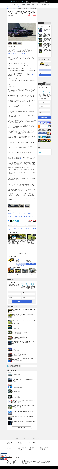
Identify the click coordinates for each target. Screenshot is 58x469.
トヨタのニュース (31, 443)
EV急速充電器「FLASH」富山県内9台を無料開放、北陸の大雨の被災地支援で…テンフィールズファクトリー (23, 401)
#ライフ (18, 225)
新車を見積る (48, 84)
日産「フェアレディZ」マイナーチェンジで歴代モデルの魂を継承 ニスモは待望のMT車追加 (23, 349)
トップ (9, 4)
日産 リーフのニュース (21, 449)
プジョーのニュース (43, 450)
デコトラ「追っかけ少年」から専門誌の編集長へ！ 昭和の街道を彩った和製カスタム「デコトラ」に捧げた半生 (23, 354)
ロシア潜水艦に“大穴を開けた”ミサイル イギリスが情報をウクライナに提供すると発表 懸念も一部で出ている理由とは (24, 332)
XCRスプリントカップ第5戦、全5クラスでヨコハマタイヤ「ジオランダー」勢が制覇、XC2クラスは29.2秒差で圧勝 (23, 337)
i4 (29, 65)
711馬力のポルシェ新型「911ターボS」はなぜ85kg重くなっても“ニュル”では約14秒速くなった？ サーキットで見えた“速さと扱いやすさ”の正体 (23, 379)
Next (36, 236)
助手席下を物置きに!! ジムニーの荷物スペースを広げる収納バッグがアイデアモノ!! (12, 241)
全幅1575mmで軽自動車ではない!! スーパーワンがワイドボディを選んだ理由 (31, 241)
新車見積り (28, 4)
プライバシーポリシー (36, 461)
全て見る (24, 43)
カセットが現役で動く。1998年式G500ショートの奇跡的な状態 (22, 416)
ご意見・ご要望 (47, 462)
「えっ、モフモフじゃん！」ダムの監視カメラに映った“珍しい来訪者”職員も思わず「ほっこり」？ (23, 406)
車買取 (33, 4)
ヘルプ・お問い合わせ (25, 463)
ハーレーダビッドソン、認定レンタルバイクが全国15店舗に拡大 (22, 411)
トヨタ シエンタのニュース (22, 447)
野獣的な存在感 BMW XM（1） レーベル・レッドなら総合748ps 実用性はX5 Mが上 (20, 213)
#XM (15, 225)
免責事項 (49, 461)
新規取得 (46, 1)
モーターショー (9, 448)
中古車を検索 (31, 263)
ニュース (37, 4)
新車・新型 (8, 443)
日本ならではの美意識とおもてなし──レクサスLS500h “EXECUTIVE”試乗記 (21, 396)
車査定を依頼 (41, 84)
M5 (30, 65)
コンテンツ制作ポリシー (25, 462)
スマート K (18, 258)
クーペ (21, 65)
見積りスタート (22, 301)
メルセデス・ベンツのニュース (44, 443)
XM (11, 49)
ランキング (41, 23)
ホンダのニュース (31, 447)
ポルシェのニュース (43, 448)
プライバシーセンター (42, 461)
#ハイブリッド (23, 225)
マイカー (49, 4)
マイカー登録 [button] (47, 65)
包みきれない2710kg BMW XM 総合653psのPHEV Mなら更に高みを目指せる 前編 (20, 216)
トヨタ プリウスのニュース (22, 443)
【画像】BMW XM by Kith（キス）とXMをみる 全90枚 (17, 53)
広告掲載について (38, 462)
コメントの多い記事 (48, 23)
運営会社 (28, 461)
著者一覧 (30, 462)
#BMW (13, 225)
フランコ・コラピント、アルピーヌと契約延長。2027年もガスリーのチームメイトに (24, 385)
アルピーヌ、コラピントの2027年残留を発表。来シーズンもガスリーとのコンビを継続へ (24, 359)
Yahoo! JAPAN (49, 1)
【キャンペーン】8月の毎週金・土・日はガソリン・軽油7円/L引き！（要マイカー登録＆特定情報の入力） (22, 229)
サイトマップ (33, 462)
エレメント (20, 158)
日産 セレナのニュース (21, 448)
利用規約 (46, 461)
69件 (18, 259)
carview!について (24, 461)
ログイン (44, 1)
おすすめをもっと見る (21, 427)
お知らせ (31, 461)
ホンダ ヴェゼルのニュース (22, 450)
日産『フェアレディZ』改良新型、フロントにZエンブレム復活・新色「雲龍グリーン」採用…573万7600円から (23, 326)
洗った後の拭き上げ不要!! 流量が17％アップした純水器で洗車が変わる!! (23, 422)
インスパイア (31, 74)
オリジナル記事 (43, 4)
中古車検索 (23, 4)
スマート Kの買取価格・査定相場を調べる (22, 265)
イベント (8, 449)
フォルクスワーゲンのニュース (44, 447)
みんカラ (19, 462)
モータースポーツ (9, 447)
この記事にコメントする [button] (22, 253)
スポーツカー (23, 74)
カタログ (18, 4)
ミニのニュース (42, 449)
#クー (27, 225)
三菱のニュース (31, 448)
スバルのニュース (31, 450)
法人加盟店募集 (43, 462)
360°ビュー (13, 4)
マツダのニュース (31, 449)
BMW (8, 49)
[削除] (7, 453)
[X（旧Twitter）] (16, 457)
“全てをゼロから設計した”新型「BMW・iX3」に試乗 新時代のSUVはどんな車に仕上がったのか (21, 242)
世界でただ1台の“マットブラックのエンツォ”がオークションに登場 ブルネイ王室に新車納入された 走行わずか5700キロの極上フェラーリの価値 (23, 342)
